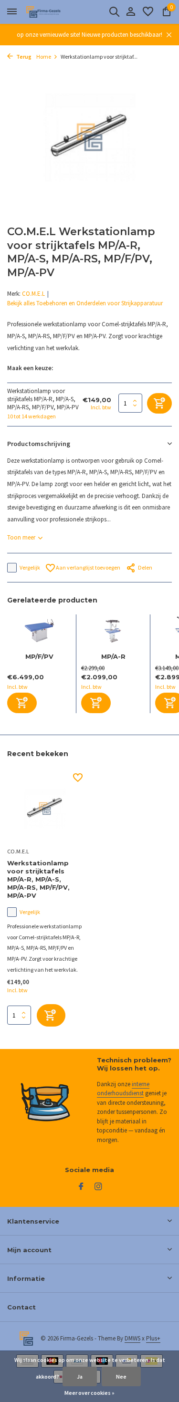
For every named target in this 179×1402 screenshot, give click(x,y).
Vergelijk (30, 567)
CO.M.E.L (33, 294)
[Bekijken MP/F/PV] (39, 633)
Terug (23, 56)
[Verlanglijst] (148, 12)
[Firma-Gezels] (50, 12)
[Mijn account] (130, 12)
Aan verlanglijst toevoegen (87, 567)
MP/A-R (113, 656)
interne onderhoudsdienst (123, 1089)
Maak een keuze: (30, 368)
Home (43, 56)
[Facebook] (81, 1187)
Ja (80, 1376)
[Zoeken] (114, 11)
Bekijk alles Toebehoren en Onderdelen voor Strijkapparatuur (85, 303)
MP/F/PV (39, 656)
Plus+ (153, 1338)
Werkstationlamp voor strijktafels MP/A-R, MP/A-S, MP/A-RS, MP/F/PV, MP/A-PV (38, 879)
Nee (121, 1376)
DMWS (132, 1338)
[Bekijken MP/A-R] (113, 633)
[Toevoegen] (22, 703)
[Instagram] (98, 1187)
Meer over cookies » (89, 1392)
